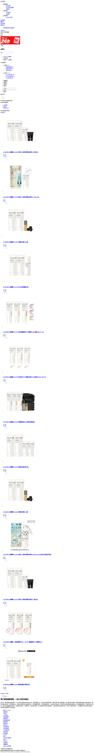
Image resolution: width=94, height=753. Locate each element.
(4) (9, 78)
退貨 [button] (9, 27)
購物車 (2, 21)
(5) (10, 76)
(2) (9, 68)
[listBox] (47, 94)
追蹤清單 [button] (5, 27)
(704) (10, 74)
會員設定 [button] (12, 27)
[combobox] (47, 49)
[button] (47, 9)
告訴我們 (3, 112)
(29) (10, 67)
